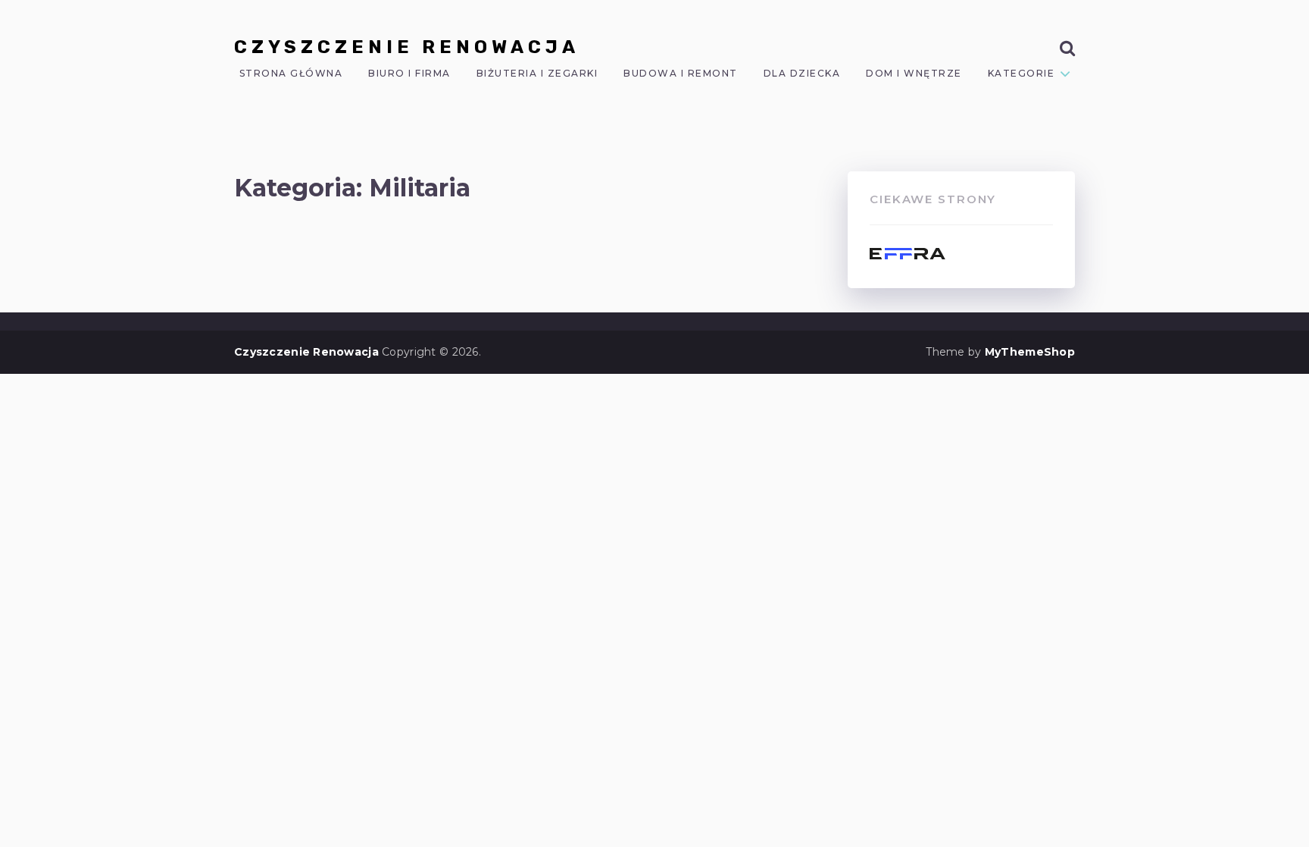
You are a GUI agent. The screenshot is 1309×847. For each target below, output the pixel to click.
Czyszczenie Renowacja (407, 47)
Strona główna (291, 73)
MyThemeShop (1030, 352)
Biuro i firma (409, 73)
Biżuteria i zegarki (537, 73)
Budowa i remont (680, 73)
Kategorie (1021, 73)
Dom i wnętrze (914, 73)
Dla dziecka (802, 73)
